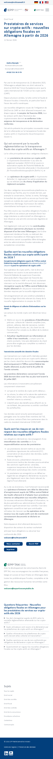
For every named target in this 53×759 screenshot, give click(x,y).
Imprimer (11, 549)
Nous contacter (13, 544)
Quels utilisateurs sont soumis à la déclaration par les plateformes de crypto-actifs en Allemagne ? (26, 628)
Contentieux (8, 720)
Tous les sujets (9, 691)
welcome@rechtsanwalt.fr (14, 2)
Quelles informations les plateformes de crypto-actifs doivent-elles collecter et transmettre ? (25, 634)
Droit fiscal (8, 19)
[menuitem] (47, 10)
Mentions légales (10, 747)
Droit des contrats (10, 708)
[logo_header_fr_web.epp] (22, 10)
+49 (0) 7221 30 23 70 (14, 72)
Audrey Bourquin (14, 63)
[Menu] (47, 10)
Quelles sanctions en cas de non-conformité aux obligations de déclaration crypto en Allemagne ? (25, 641)
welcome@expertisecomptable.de (19, 588)
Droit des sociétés (10, 699)
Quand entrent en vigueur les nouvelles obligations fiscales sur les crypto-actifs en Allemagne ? (26, 648)
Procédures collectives (12, 716)
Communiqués (9, 724)
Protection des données (27, 747)
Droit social (8, 695)
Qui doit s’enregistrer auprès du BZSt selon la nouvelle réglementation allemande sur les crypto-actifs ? (25, 620)
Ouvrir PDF (33, 544)
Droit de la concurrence (12, 712)
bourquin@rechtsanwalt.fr (14, 69)
